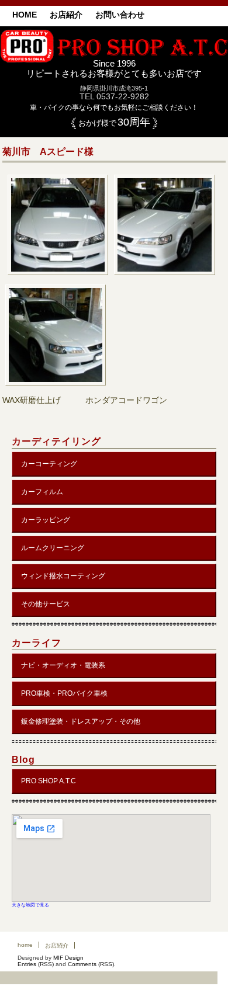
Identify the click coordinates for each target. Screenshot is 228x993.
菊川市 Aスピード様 (48, 152)
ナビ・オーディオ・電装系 (63, 665)
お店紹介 (66, 14)
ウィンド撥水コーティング (63, 576)
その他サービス (45, 604)
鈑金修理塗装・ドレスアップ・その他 (80, 721)
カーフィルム (42, 492)
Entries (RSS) (36, 964)
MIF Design (68, 957)
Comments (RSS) (91, 964)
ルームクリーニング (52, 548)
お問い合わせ (119, 14)
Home (24, 14)
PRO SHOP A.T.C (48, 781)
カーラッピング (45, 520)
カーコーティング (49, 464)
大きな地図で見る (30, 905)
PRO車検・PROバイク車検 (64, 693)
